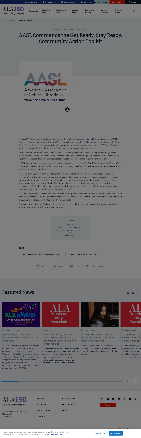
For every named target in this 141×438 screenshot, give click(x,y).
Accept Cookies (115, 433)
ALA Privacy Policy (57, 434)
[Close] (137, 433)
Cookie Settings (100, 433)
